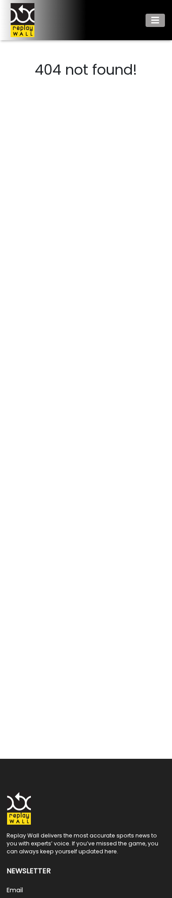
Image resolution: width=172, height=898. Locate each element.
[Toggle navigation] (155, 20)
